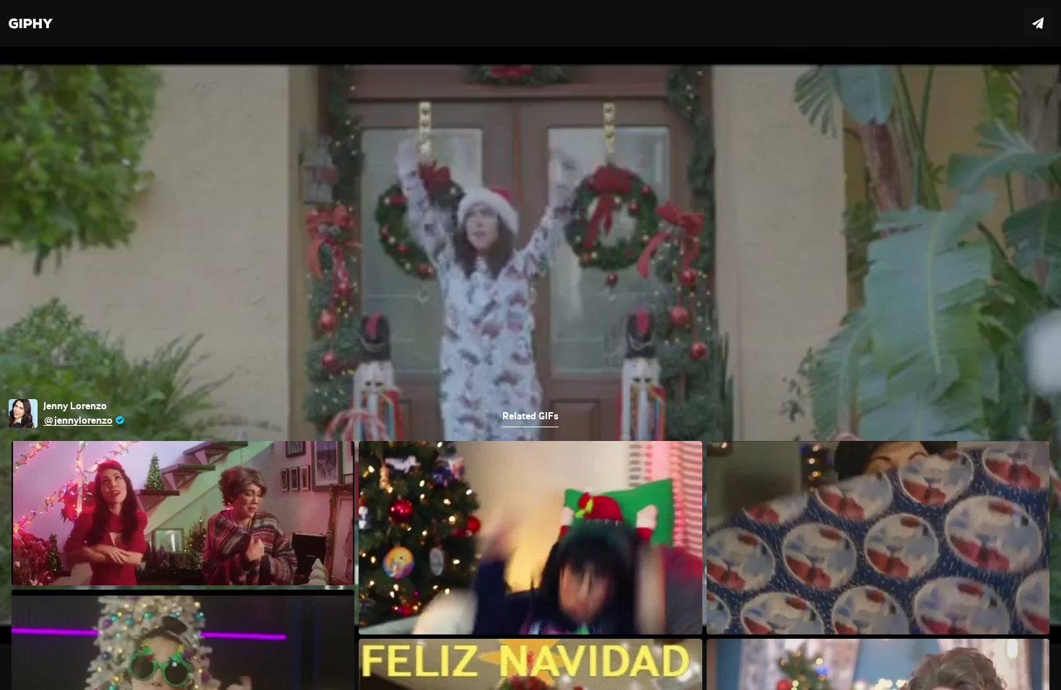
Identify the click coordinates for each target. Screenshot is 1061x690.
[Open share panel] (1037, 23)
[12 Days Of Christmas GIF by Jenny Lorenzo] (530, 345)
